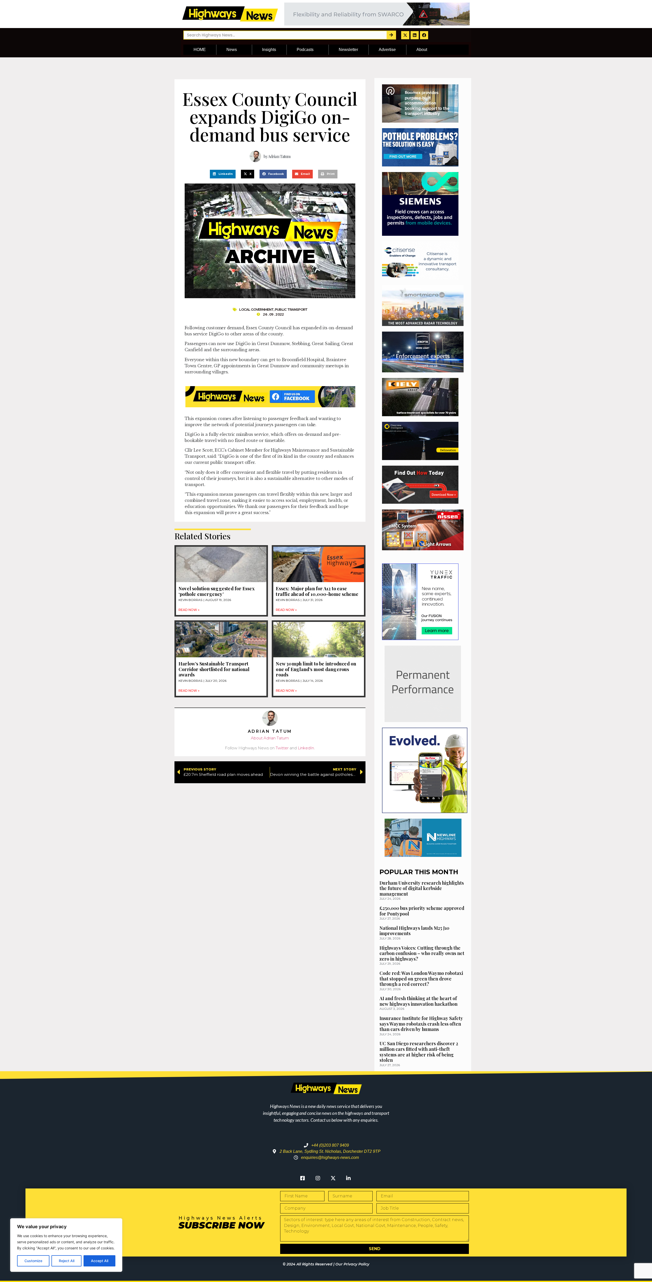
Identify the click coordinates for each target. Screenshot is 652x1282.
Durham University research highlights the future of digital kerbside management (421, 888)
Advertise (387, 49)
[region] (66, 1245)
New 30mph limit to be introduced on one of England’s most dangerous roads (316, 669)
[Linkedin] (415, 35)
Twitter (282, 747)
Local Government (256, 309)
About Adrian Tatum (270, 738)
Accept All (99, 1261)
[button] (223, 174)
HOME (200, 49)
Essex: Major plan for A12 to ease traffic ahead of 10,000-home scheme (317, 591)
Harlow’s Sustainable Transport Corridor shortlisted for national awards (214, 669)
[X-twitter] (405, 35)
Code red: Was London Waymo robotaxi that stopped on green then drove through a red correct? (421, 978)
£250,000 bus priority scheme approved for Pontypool (421, 911)
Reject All (66, 1261)
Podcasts (305, 49)
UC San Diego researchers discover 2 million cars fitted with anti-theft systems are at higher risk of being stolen (418, 1051)
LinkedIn (306, 747)
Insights (269, 49)
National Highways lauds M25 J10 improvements (414, 931)
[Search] (391, 35)
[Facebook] (424, 35)
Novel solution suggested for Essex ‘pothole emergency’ (217, 591)
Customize (33, 1261)
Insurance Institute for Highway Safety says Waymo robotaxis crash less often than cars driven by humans (421, 1023)
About (421, 49)
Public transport (291, 309)
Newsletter (348, 49)
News (231, 49)
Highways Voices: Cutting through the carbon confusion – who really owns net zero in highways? (421, 953)
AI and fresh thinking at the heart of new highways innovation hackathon (418, 1001)
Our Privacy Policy (352, 1264)
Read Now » (189, 610)
